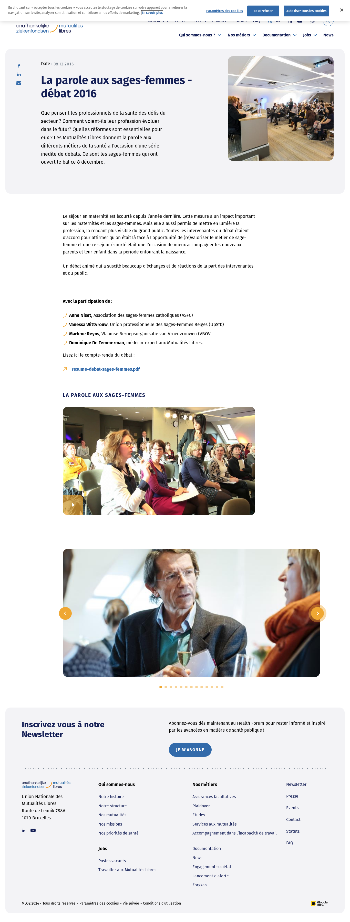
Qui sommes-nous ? (197, 35)
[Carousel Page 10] (206, 687)
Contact (293, 819)
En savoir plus (152, 13)
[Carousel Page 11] (212, 687)
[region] (175, 10)
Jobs (307, 35)
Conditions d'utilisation (162, 903)
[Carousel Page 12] (217, 687)
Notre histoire (111, 796)
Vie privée (131, 903)
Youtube (33, 830)
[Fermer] (341, 10)
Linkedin (23, 830)
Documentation (276, 35)
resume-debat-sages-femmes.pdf (106, 369)
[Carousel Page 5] (181, 687)
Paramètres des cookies (99, 903)
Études (198, 814)
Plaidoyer (201, 805)
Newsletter (296, 784)
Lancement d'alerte (210, 876)
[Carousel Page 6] (186, 687)
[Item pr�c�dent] (65, 613)
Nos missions (110, 824)
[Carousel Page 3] (171, 687)
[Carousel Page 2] (165, 687)
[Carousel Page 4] (176, 687)
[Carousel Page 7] (191, 687)
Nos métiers (239, 35)
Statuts (293, 831)
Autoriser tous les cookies (306, 11)
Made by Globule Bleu (319, 903)
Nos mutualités (112, 814)
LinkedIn (19, 74)
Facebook (19, 65)
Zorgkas (199, 884)
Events (292, 807)
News (328, 35)
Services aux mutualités (214, 824)
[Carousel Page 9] (201, 687)
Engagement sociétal (211, 866)
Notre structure (112, 805)
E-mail (18, 83)
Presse (292, 796)
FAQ (289, 842)
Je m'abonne (190, 749)
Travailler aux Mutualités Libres (127, 869)
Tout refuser (263, 11)
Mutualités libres (49, 28)
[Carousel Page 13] (222, 687)
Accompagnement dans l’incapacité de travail (234, 833)
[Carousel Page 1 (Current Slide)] (160, 687)
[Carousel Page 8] (196, 687)
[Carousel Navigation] (191, 613)
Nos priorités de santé (118, 833)
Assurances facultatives (214, 796)
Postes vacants (112, 860)
